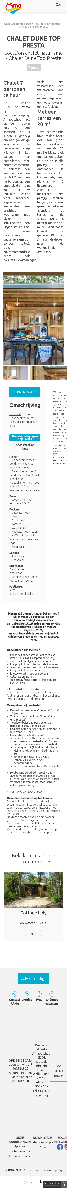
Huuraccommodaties (47, 23)
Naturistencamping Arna (42, 1145)
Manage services (51, 1183)
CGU (26, 1170)
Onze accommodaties (17, 23)
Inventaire (25, 391)
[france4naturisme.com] (28, 1182)
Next (59, 318)
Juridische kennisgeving (48, 1170)
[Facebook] (60, 1147)
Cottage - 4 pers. (33, 917)
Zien (33, 933)
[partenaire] (40, 1182)
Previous (7, 318)
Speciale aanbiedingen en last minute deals (19, 1151)
